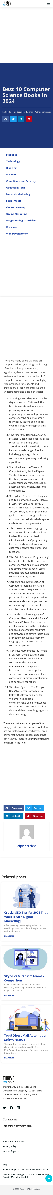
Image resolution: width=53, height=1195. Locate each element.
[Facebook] (11, 1107)
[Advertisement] (26, 35)
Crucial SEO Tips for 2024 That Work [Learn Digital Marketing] (26, 916)
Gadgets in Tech (15, 187)
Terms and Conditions (14, 1141)
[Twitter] (4, 1107)
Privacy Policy (9, 1146)
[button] (48, 3)
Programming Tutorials (20, 220)
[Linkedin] (18, 1107)
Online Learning (15, 207)
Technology (13, 161)
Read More (9, 936)
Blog (5, 1164)
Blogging (11, 168)
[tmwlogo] (6, 3)
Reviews (11, 227)
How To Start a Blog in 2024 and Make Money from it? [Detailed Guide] (26, 1176)
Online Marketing (16, 214)
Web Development (17, 233)
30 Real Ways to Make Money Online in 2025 (25, 1169)
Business (11, 174)
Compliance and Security (21, 181)
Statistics (11, 154)
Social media (13, 200)
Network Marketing (18, 194)
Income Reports (11, 1151)
